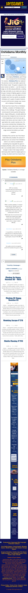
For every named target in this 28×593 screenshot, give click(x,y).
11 (12, 325)
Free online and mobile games (15, 4)
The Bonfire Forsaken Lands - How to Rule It (14, 421)
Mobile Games (10, 547)
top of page (20, 268)
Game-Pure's (15, 75)
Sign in (10, 270)
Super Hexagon (5, 553)
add (15, 488)
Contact (20, 586)
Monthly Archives (14, 504)
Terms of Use (13, 585)
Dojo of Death (16, 554)
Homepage (16, 265)
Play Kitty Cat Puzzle (14, 446)
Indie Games (18, 547)
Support (20, 585)
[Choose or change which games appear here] (16, 484)
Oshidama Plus (13, 81)
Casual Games (17, 546)
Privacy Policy (5, 585)
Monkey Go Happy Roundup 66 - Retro (13, 278)
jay (11, 201)
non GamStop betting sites (19, 14)
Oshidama (16, 77)
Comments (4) (13, 57)
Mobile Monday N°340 (13, 341)
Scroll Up (10, 265)
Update (13, 254)
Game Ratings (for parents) (16, 586)
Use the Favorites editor (14, 497)
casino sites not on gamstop (9, 14)
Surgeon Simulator (6, 552)
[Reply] (22, 196)
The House (23, 552)
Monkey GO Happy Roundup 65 (13, 299)
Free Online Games (6, 546)
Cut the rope (16, 552)
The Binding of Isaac (17, 553)
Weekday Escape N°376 (13, 320)
